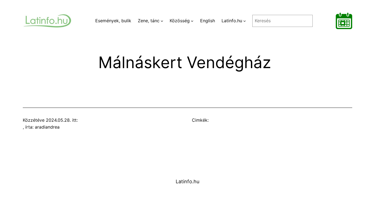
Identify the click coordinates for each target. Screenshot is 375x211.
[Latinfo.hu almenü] (244, 21)
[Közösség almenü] (192, 21)
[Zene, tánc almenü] (162, 21)
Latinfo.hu (187, 181)
